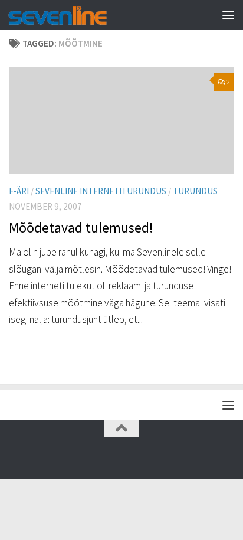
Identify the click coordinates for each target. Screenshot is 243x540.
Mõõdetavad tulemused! (81, 227)
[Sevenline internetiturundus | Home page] (74, 15)
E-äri (19, 191)
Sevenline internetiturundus (100, 191)
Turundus (195, 191)
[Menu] (228, 15)
